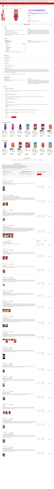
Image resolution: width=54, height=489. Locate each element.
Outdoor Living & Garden (33, 0)
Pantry (7, 8)
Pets (3, 1)
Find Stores (51, 3)
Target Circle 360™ (36, 3)
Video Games (24, 1)
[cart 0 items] (51, 6)
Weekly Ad (47, 3)
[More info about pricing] (45, 15)
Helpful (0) (14, 97)
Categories (7, 5)
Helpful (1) (12, 112)
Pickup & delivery (16, 5)
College (10, 0)
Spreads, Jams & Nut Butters (12, 8)
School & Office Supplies (11, 1)
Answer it (7, 92)
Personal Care (50, 0)
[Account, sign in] (47, 6)
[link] (30, 14)
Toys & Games (16, 1)
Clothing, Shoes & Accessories (18, 0)
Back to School (7, 0)
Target (2, 8)
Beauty (47, 0)
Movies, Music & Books (29, 1)
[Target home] (3, 6)
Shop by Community (44, 1)
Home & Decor (24, 0)
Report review (49, 187)
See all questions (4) (7, 117)
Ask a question (14, 117)
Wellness (6, 1)
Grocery (38, 0)
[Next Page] (52, 130)
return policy (31, 83)
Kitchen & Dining (28, 0)
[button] (30, 14)
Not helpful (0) (16, 97)
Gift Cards (40, 1)
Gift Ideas (37, 1)
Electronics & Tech (20, 1)
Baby (45, 0)
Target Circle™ (25, 3)
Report (19, 97)
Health (4, 1)
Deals (11, 5)
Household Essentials (42, 0)
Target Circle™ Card (31, 3)
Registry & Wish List (42, 3)
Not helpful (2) (14, 112)
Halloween (12, 0)
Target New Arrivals (2, 0)
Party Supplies (34, 1)
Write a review (39, 174)
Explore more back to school (39, 10)
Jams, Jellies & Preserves (20, 8)
